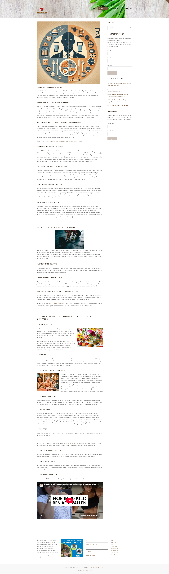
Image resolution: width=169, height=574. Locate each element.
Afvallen (88, 541)
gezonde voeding (71, 443)
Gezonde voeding (91, 544)
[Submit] (130, 28)
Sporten (88, 551)
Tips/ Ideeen (114, 551)
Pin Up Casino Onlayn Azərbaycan (117, 105)
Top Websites (115, 548)
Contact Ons (114, 553)
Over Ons (113, 542)
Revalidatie (89, 548)
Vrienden (113, 555)
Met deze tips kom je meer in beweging (56, 227)
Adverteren (114, 546)
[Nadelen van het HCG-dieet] (68, 83)
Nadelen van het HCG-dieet (51, 87)
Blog (112, 544)
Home (112, 540)
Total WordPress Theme (96, 568)
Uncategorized (90, 555)
